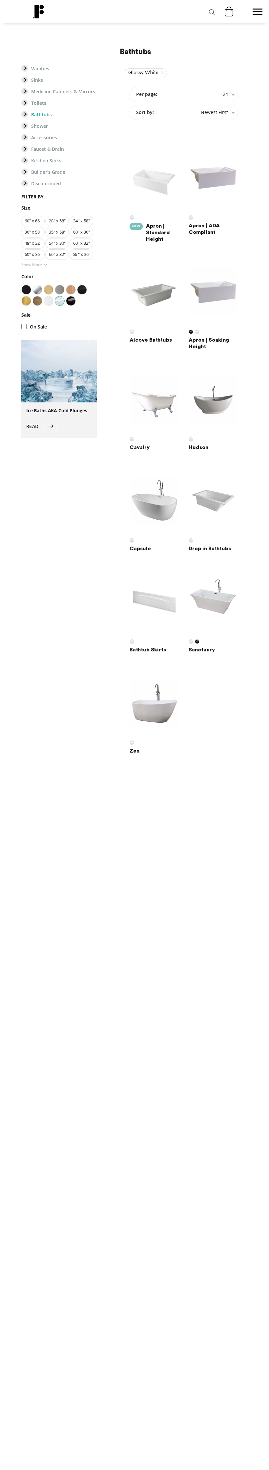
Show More (31, 264)
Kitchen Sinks (46, 161)
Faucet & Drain (47, 149)
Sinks (37, 80)
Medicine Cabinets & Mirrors (63, 92)
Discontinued (46, 184)
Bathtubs (41, 115)
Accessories (44, 138)
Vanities (40, 69)
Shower (39, 126)
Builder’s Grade (48, 172)
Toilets (38, 103)
